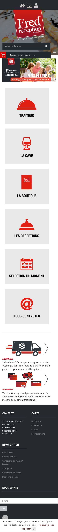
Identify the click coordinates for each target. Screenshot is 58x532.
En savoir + (7, 452)
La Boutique (37, 425)
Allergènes (7, 468)
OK (3, 508)
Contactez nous (9, 456)
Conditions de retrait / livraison (12, 462)
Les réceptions (38, 433)
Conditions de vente (11, 472)
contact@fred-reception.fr (9, 432)
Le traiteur (36, 421)
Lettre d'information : (12, 495)
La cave (35, 429)
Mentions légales (10, 476)
